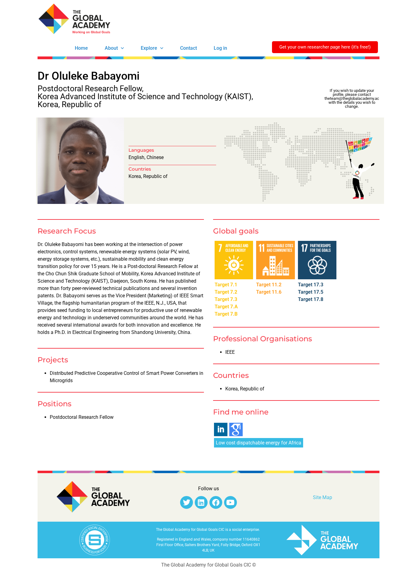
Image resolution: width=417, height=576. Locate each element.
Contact (188, 48)
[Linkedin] (201, 502)
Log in (220, 48)
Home (81, 48)
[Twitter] (186, 502)
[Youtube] (230, 502)
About (111, 48)
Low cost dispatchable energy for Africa (258, 443)
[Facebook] (216, 502)
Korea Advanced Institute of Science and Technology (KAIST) (145, 96)
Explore (149, 48)
